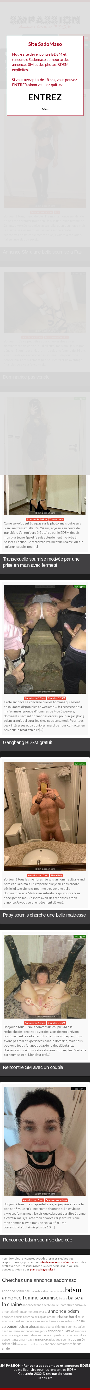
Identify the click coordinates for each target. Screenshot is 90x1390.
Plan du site (45, 1377)
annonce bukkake (61, 1331)
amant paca (26, 1339)
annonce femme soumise (30, 1297)
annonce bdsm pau (16, 1291)
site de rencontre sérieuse (57, 1262)
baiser (12, 1326)
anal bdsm (30, 1335)
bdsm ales (27, 1326)
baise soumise (58, 1321)
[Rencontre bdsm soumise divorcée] (45, 1142)
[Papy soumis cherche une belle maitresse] (45, 817)
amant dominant (13, 1311)
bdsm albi (9, 1344)
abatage (41, 1326)
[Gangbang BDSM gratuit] (45, 640)
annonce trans (31, 1305)
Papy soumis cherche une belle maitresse (44, 915)
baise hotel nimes (42, 1291)
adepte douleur (52, 1305)
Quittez (45, 109)
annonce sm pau (48, 1335)
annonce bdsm (63, 1311)
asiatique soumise (60, 1339)
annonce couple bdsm (16, 1317)
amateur (53, 1317)
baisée (63, 1298)
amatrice (68, 1305)
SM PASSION (10, 1365)
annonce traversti (36, 1311)
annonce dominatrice (58, 1344)
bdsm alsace (67, 1335)
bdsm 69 (79, 1339)
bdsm (73, 1289)
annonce (41, 1339)
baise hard (68, 1316)
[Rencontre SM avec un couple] (45, 978)
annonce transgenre (33, 1331)
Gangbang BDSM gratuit (27, 742)
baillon (72, 1321)
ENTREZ (45, 97)
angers (18, 1335)
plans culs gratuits (41, 1269)
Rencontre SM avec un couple (33, 1067)
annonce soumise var (34, 1321)
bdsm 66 (80, 1305)
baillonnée (22, 1344)
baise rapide (39, 1317)
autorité (59, 1291)
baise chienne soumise (62, 1326)
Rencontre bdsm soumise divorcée (37, 1239)
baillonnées (37, 1344)
